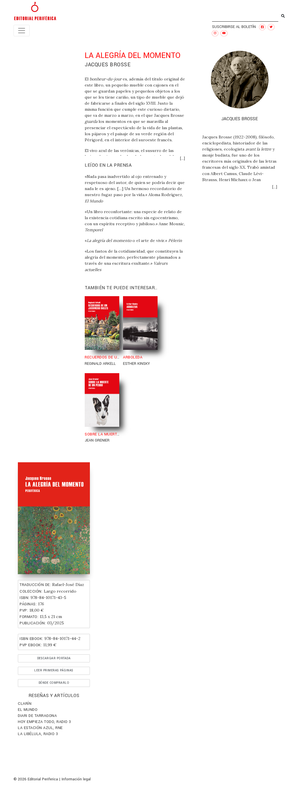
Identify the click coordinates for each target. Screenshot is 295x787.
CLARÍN (24, 703)
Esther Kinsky (136, 363)
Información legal (76, 779)
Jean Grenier (97, 440)
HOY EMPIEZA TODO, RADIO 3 (44, 721)
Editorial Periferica (43, 779)
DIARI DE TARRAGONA (37, 715)
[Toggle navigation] (22, 30)
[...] (182, 158)
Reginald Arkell (100, 363)
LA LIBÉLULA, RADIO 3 (38, 734)
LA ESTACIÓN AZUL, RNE (40, 727)
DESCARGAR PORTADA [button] (54, 658)
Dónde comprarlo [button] (54, 683)
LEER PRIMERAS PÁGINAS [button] (53, 670)
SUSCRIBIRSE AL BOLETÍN (234, 26)
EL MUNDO (27, 709)
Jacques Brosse (108, 64)
